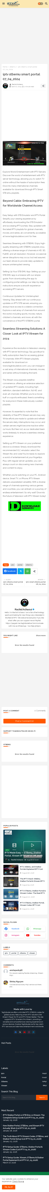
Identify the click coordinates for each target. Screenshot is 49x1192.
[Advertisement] (24, 35)
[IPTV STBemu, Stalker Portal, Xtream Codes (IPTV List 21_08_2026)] (10, 906)
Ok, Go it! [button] (9, 1187)
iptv (12, 565)
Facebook (11, 571)
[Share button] (34, 571)
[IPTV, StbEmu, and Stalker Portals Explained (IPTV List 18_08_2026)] (10, 870)
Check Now (17, 1181)
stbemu (13, 67)
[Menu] (3, 3)
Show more (41, 635)
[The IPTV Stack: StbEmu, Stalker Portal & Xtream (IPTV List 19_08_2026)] (10, 882)
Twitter (21, 571)
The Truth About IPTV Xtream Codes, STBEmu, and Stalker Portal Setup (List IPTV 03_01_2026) (25, 1137)
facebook (15, 929)
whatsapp (37, 929)
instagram (15, 935)
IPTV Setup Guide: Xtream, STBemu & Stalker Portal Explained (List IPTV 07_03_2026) (23, 1159)
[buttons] (15, 1032)
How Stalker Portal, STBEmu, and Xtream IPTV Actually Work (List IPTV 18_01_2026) (23, 1127)
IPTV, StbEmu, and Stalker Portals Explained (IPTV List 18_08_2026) (31, 869)
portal (20, 565)
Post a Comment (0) (24, 721)
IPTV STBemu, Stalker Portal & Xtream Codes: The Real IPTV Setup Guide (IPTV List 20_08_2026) (33, 894)
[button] (40, 3)
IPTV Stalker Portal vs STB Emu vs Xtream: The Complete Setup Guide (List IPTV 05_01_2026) (24, 1116)
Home (5, 67)
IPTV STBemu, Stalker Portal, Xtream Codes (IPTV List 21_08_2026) (32, 905)
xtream (32, 953)
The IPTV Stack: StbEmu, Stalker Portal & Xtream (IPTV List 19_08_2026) (32, 881)
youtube (37, 935)
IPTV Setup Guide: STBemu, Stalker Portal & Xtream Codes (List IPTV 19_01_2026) (22, 1148)
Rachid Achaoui (23, 609)
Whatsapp (27, 571)
